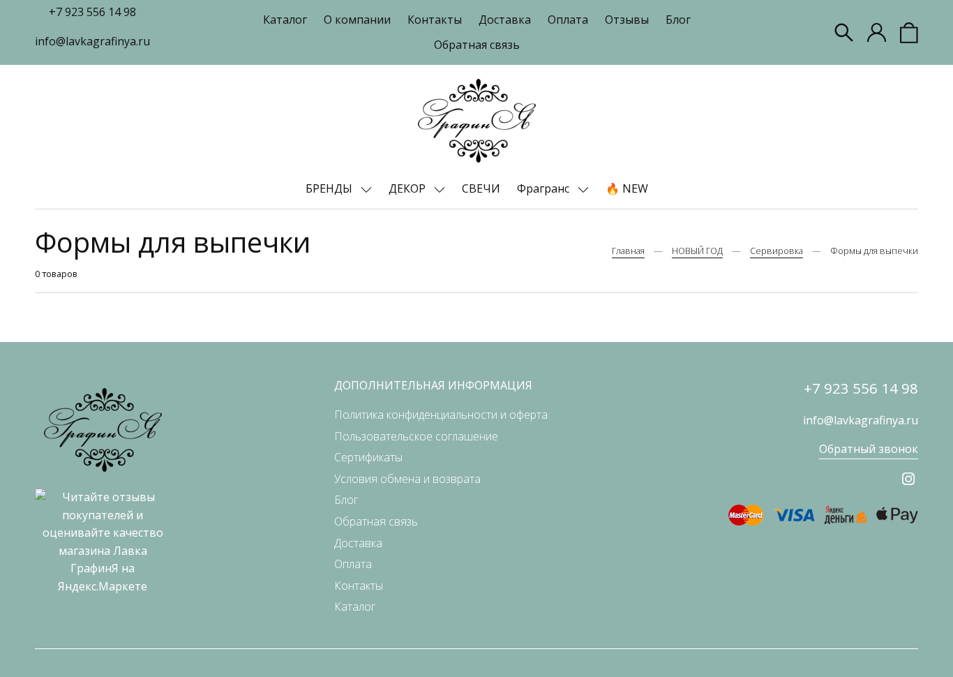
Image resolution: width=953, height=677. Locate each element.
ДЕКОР (408, 188)
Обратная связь (477, 44)
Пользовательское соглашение (416, 436)
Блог (678, 19)
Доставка (505, 19)
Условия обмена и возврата (407, 478)
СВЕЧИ (481, 188)
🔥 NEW (627, 188)
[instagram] (908, 479)
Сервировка (776, 250)
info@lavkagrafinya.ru (92, 41)
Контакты (434, 19)
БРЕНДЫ (330, 188)
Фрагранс (544, 188)
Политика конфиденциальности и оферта (441, 414)
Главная (628, 250)
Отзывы (627, 19)
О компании (357, 19)
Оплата (568, 19)
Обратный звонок (868, 448)
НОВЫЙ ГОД (697, 250)
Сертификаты (368, 457)
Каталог (285, 19)
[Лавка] (477, 121)
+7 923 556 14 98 (92, 12)
